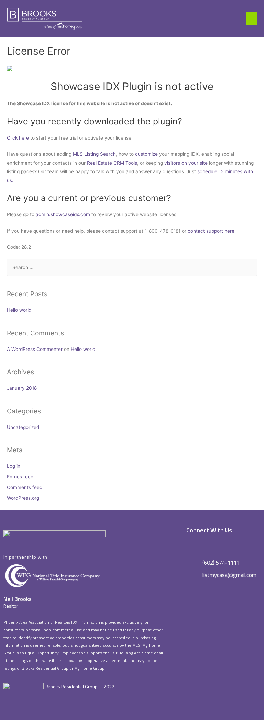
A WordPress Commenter (35, 349)
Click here (18, 138)
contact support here (211, 231)
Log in (13, 466)
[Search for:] (132, 267)
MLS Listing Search (94, 154)
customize (146, 154)
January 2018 (22, 388)
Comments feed (24, 487)
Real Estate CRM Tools (112, 163)
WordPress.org (23, 498)
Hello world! (20, 310)
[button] (251, 18)
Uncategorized (23, 427)
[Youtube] (241, 545)
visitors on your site (186, 163)
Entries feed (20, 476)
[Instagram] (219, 545)
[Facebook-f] (196, 545)
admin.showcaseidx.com (63, 214)
